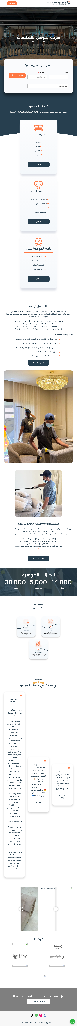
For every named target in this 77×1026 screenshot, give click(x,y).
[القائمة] (5, 3)
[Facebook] (45, 1015)
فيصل (38, 802)
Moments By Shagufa (13, 700)
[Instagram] (40, 1015)
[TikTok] (32, 1015)
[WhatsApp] (36, 1015)
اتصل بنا (12, 3)
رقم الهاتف (42, 73)
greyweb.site (25, 1023)
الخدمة (65, 82)
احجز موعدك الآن (17, 75)
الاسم (66, 73)
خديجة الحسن (62, 795)
